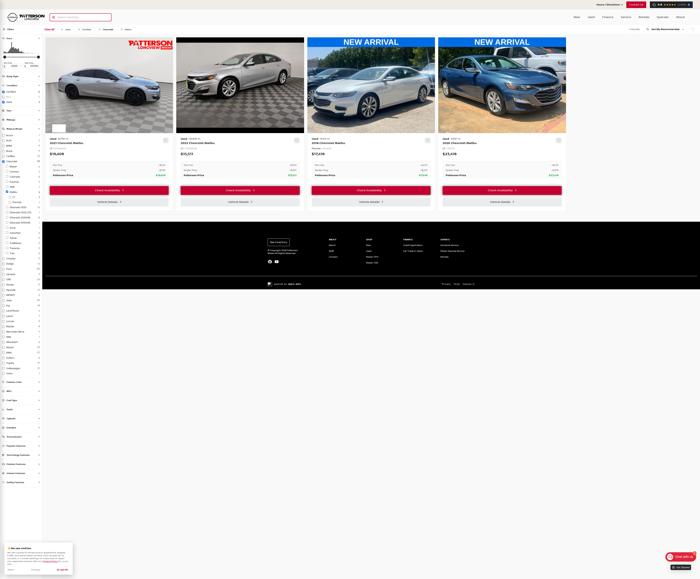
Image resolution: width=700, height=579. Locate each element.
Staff (331, 251)
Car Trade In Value (413, 251)
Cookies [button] (467, 284)
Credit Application (413, 245)
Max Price (29, 63)
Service (626, 17)
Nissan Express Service (452, 251)
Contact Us (636, 4)
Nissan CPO (372, 257)
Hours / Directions (608, 4)
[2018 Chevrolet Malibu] (371, 158)
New (577, 17)
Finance (607, 17)
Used (591, 17)
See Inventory (278, 242)
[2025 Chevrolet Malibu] (502, 158)
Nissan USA (372, 262)
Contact (333, 257)
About (680, 17)
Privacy (446, 284)
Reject (11, 569)
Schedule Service (449, 245)
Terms (457, 284)
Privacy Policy (50, 561)
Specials (662, 17)
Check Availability (107, 190)
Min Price (8, 63)
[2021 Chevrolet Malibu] (109, 158)
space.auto (294, 284)
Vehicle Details (107, 202)
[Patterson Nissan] (25, 17)
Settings (35, 569)
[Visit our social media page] (270, 262)
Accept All (62, 569)
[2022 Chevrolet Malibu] (240, 158)
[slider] (5, 57)
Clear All (49, 29)
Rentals (644, 17)
